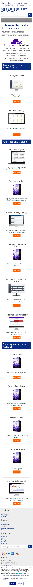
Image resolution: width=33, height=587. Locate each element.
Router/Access (5, 524)
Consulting (4, 543)
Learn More (16, 101)
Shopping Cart (5, 515)
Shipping (3, 540)
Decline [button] (20, 583)
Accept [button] (12, 583)
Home (3, 513)
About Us (4, 536)
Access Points (5, 523)
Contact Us (4, 516)
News (3, 538)
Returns (3, 541)
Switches (3, 526)
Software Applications (7, 528)
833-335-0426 (9, 11)
